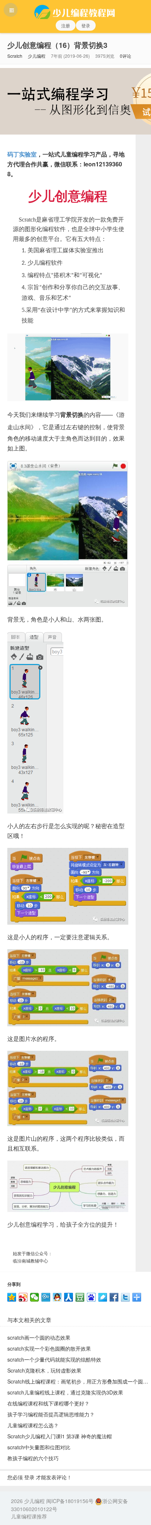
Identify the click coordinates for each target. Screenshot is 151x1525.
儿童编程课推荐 (29, 1516)
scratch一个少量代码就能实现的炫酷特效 (54, 1359)
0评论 (125, 56)
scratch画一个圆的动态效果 (38, 1337)
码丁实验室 (22, 154)
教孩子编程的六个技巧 (33, 1458)
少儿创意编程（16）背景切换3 (57, 44)
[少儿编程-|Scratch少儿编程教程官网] (75, 9)
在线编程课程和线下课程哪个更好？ (48, 1403)
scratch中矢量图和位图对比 (38, 1447)
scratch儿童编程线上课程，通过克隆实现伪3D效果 (65, 1392)
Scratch (14, 56)
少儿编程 (36, 56)
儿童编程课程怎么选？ (33, 1425)
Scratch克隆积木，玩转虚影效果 (44, 1370)
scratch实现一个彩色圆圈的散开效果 (49, 1348)
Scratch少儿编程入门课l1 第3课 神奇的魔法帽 (59, 1436)
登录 (85, 25)
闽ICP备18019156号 (69, 1501)
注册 (65, 25)
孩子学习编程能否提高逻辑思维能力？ (51, 1414)
